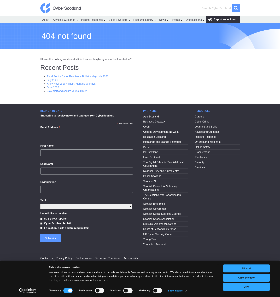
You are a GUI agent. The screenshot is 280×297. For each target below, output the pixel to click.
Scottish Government (155, 208)
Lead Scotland (151, 157)
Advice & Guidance (64, 19)
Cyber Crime (202, 121)
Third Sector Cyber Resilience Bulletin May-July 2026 (77, 76)
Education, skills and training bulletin (66, 228)
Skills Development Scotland (159, 224)
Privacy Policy (64, 258)
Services (200, 167)
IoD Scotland (150, 152)
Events (176, 19)
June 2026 (53, 87)
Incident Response (92, 19)
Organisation (48, 182)
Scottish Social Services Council (162, 213)
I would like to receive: (53, 213)
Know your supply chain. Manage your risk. (71, 83)
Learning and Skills (206, 126)
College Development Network (161, 131)
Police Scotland (152, 176)
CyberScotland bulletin (58, 223)
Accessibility (130, 258)
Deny (246, 286)
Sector (44, 200)
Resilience (201, 157)
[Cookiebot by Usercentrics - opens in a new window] (27, 290)
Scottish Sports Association (159, 219)
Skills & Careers (118, 19)
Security (199, 162)
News (162, 19)
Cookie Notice (84, 258)
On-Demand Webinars (208, 141)
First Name (47, 145)
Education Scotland (154, 136)
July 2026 (52, 80)
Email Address (50, 128)
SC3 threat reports (55, 218)
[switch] (99, 290)
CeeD (146, 126)
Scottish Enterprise (154, 203)
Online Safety (202, 147)
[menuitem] (45, 19)
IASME (147, 147)
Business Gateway (154, 121)
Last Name (46, 164)
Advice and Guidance (207, 131)
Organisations (194, 19)
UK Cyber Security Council (158, 234)
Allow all (246, 268)
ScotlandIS (149, 181)
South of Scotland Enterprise (159, 229)
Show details (175, 290)
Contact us (46, 258)
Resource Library (143, 19)
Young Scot (150, 239)
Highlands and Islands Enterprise (162, 141)
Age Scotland (151, 116)
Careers (199, 116)
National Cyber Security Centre (161, 171)
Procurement (202, 152)
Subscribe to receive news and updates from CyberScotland (77, 115)
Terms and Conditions (107, 258)
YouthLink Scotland (154, 244)
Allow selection (246, 277)
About (45, 19)
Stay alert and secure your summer (67, 91)
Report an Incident (224, 19)
